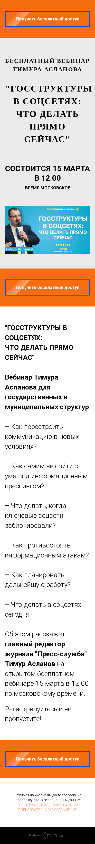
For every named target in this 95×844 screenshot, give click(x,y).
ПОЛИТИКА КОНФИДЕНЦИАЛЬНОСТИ (48, 805)
